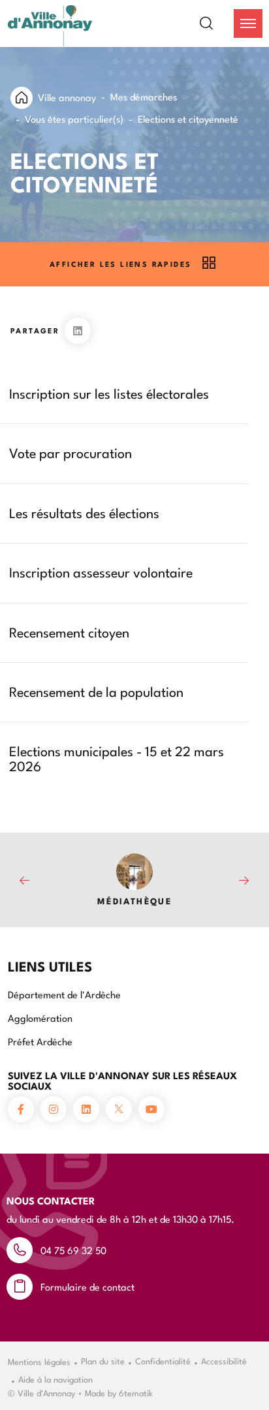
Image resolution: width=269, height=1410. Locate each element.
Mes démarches (143, 96)
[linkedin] (86, 1109)
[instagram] (53, 1109)
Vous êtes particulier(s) (74, 118)
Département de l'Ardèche (64, 994)
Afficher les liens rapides (120, 263)
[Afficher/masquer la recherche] (214, 23)
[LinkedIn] (78, 331)
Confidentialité (163, 1360)
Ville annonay (67, 97)
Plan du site (103, 1360)
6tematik (136, 1392)
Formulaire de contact (87, 1286)
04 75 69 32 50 (73, 1250)
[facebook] (21, 1109)
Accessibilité (224, 1360)
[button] (248, 23)
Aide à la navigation (55, 1378)
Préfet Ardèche (40, 1041)
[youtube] (151, 1109)
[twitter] (119, 1109)
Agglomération (40, 1017)
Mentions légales (39, 1361)
